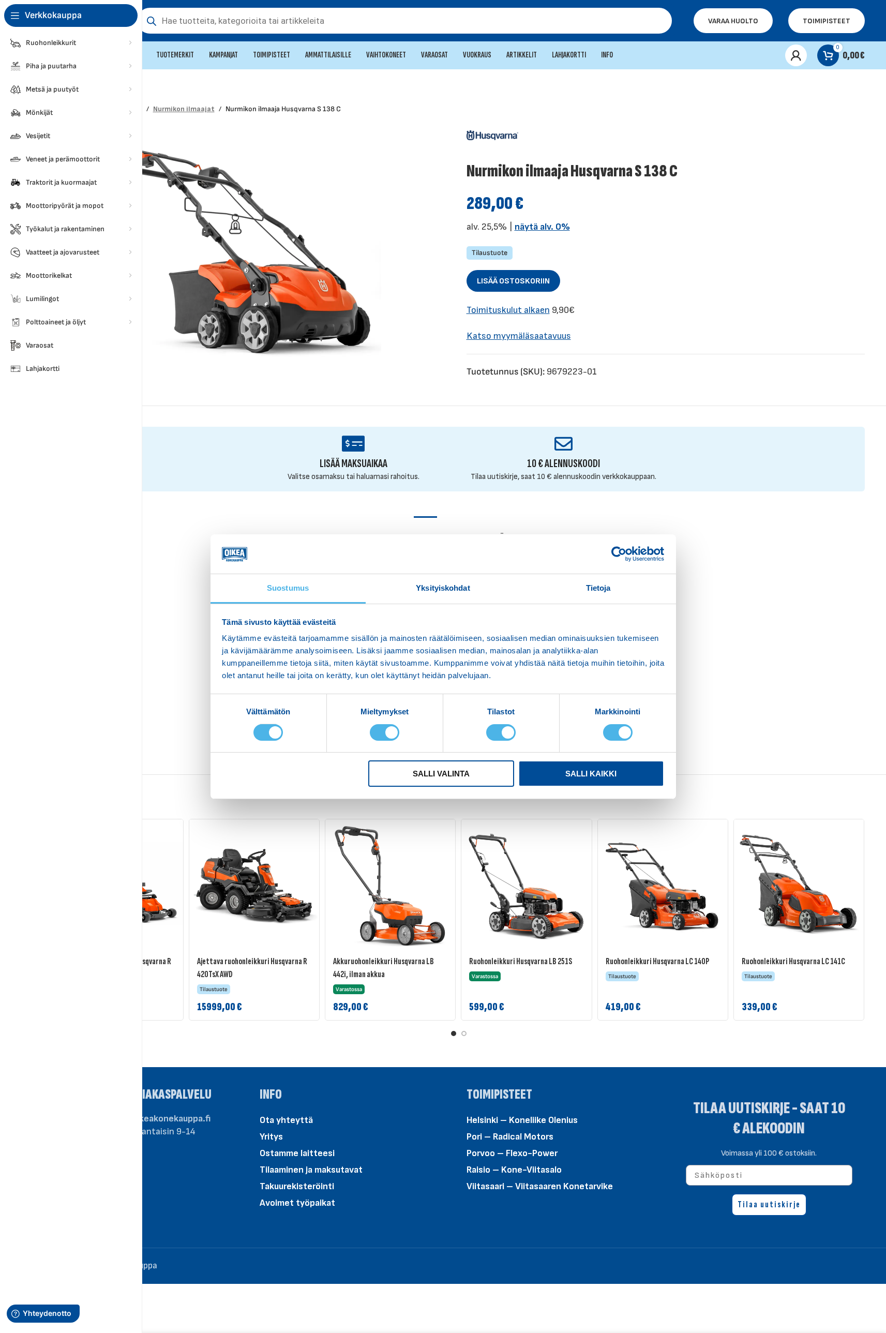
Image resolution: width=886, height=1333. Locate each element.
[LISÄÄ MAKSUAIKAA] (353, 444)
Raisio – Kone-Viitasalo (514, 1169)
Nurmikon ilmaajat (184, 108)
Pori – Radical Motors (510, 1136)
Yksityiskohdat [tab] (443, 587)
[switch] (384, 731)
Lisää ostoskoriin (513, 281)
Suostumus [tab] (288, 587)
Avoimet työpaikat (297, 1202)
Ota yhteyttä (286, 1120)
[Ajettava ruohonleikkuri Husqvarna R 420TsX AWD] (254, 884)
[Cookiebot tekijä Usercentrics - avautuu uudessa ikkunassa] (619, 554)
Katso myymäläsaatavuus (519, 336)
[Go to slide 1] (453, 1033)
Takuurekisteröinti (297, 1186)
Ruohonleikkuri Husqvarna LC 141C (793, 961)
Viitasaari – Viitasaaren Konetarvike (540, 1186)
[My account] (796, 55)
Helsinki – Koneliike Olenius (522, 1120)
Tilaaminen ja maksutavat (311, 1169)
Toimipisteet (826, 21)
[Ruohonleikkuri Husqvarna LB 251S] (526, 884)
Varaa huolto (733, 21)
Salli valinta (441, 773)
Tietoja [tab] (598, 587)
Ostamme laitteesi (297, 1153)
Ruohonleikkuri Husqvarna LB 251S (520, 961)
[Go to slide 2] (464, 1033)
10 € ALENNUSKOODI (563, 464)
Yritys (271, 1136)
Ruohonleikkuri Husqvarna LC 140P (657, 961)
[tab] (425, 532)
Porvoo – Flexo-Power (512, 1153)
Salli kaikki (591, 773)
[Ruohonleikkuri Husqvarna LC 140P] (663, 884)
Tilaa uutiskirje (769, 1204)
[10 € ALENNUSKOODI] (563, 444)
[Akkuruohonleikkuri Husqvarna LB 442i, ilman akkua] (390, 884)
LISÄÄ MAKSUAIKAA (353, 464)
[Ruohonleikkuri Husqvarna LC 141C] (799, 884)
